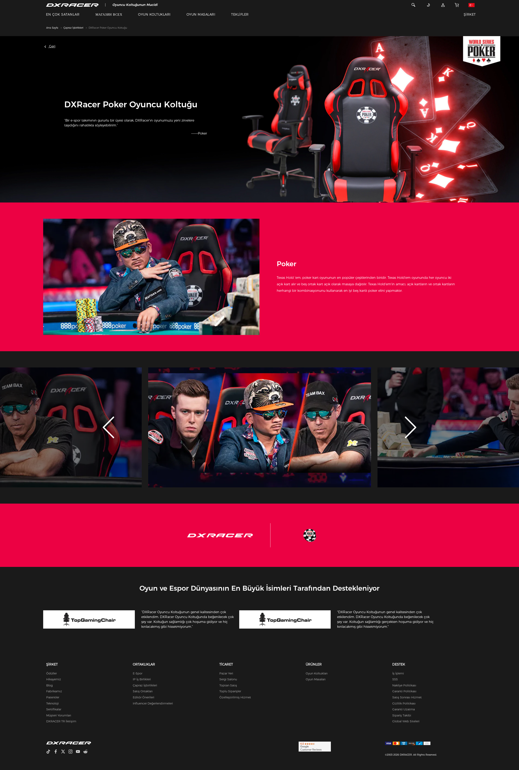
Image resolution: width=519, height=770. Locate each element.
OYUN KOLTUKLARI (154, 14)
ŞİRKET (470, 14)
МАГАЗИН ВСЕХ (108, 14)
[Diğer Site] (471, 5)
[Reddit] (87, 752)
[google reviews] (315, 746)
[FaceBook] (57, 752)
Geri (51, 46)
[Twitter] (64, 752)
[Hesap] (443, 5)
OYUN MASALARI (201, 14)
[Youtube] (79, 752)
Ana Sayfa (52, 27)
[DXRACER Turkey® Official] (72, 5)
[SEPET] (456, 5)
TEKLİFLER (240, 14)
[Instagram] (72, 752)
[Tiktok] (50, 752)
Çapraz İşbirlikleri (73, 27)
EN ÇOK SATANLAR (63, 14)
